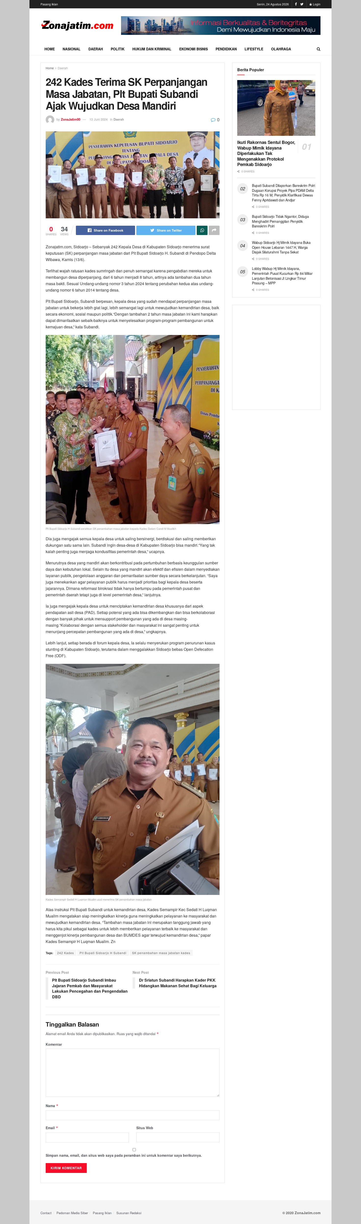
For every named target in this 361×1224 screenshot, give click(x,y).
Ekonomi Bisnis (193, 48)
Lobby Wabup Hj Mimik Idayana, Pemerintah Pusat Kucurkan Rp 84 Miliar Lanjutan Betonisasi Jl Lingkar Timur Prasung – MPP (282, 275)
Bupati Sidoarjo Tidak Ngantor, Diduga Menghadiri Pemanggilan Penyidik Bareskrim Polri (280, 221)
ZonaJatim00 (70, 119)
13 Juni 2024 (98, 119)
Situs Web (144, 1127)
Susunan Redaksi (128, 1212)
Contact (46, 1212)
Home (49, 48)
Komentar (54, 1044)
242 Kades (65, 953)
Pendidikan (226, 48)
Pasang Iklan (49, 4)
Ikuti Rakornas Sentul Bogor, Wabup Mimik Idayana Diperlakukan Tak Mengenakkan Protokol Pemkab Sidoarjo (266, 153)
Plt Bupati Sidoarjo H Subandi (103, 953)
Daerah (95, 48)
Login (316, 4)
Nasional (72, 48)
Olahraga (281, 48)
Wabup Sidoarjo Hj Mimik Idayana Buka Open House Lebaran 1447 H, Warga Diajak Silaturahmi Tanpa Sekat (281, 247)
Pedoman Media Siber (72, 1212)
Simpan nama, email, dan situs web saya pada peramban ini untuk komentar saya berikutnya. (124, 1155)
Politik (118, 48)
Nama (52, 1105)
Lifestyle (254, 48)
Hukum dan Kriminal (151, 48)
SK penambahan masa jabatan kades (161, 953)
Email (52, 1127)
